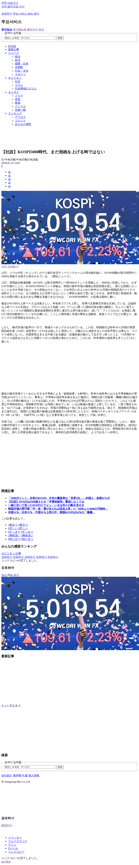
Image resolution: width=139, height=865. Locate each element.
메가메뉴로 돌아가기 (25, 29)
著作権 (17, 775)
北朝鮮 (19, 67)
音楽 (17, 99)
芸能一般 (20, 109)
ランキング (15, 113)
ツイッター (15, 837)
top (3, 861)
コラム (19, 85)
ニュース (13, 53)
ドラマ (19, 95)
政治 (17, 56)
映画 (17, 102)
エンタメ (13, 92)
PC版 (25, 775)
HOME (12, 46)
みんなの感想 (23, 124)
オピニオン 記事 (11, 553)
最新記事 (13, 49)
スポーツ (20, 74)
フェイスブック (17, 841)
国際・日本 (21, 63)
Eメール (13, 848)
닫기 (41, 29)
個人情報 (33, 775)
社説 (17, 81)
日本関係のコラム (26, 88)
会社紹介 (6, 775)
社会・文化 (21, 70)
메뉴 (8, 861)
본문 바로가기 (9, 3)
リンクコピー (16, 851)
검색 (60, 38)
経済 (17, 60)
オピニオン (15, 77)
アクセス (20, 117)
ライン (12, 844)
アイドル (20, 106)
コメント (20, 120)
